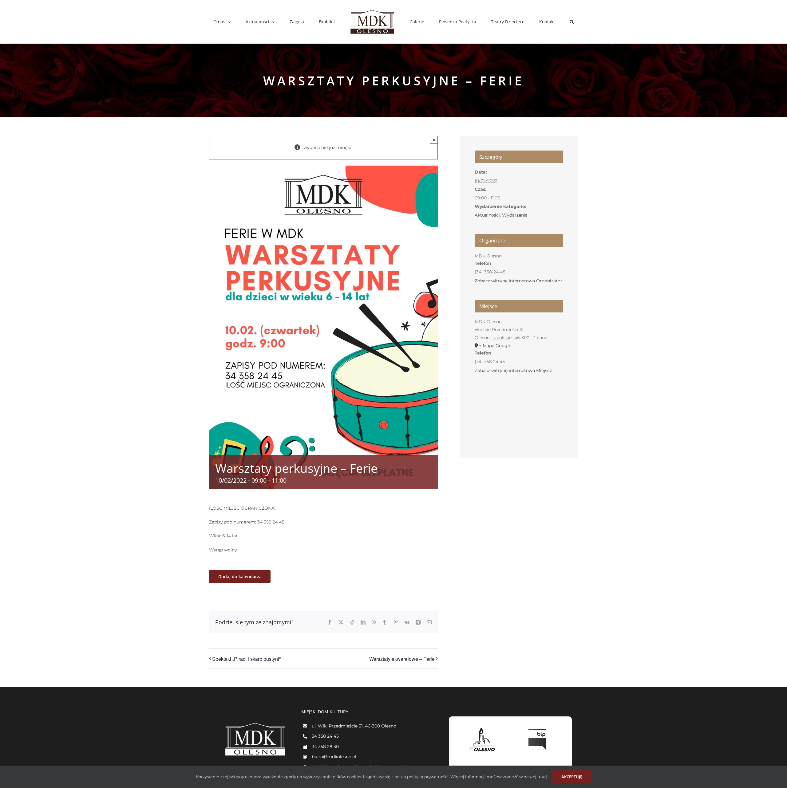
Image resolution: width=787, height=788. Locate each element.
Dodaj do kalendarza (240, 576)
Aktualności (487, 215)
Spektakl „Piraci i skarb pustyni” (246, 658)
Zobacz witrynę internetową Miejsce (513, 370)
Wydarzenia (515, 215)
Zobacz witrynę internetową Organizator (518, 281)
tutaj (541, 776)
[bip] (538, 728)
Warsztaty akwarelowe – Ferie (402, 658)
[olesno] (483, 728)
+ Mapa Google (495, 345)
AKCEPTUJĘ (571, 776)
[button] (536, 22)
